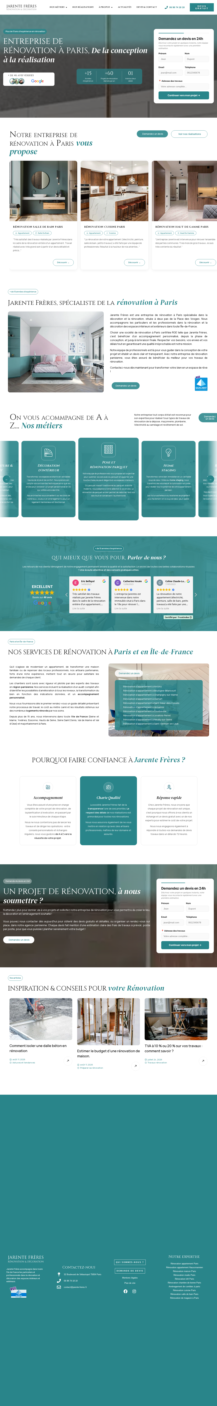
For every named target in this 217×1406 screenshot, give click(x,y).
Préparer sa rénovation (35, 1067)
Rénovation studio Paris (184, 1275)
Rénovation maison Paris (184, 1271)
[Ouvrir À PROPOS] (112, 7)
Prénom (162, 53)
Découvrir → (63, 262)
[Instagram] (134, 1291)
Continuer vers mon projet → (184, 95)
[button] (195, 595)
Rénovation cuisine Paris (184, 1290)
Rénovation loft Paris (184, 1279)
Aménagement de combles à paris (184, 1286)
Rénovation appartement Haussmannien (184, 1267)
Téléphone (190, 67)
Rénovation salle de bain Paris (184, 1294)
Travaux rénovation (101, 1062)
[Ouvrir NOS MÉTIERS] (66, 7)
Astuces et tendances (170, 1067)
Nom (187, 53)
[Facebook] (125, 1291)
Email (161, 67)
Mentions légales (130, 1278)
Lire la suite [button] (78, 608)
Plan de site (129, 1283)
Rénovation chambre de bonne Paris (184, 1283)
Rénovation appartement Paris (184, 1263)
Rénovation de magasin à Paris (184, 1298)
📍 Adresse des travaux (170, 81)
